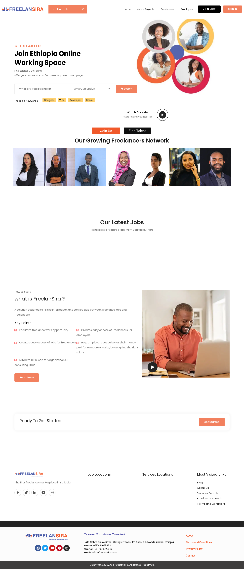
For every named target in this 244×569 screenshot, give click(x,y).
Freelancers (167, 9)
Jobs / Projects (145, 9)
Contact (190, 555)
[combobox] (104, 89)
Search (128, 88)
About (189, 535)
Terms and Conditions (211, 504)
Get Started (211, 422)
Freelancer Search (209, 498)
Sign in (232, 9)
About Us (203, 488)
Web (62, 100)
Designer (49, 100)
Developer (75, 100)
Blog (200, 482)
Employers (187, 9)
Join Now (209, 9)
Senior (89, 100)
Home (127, 9)
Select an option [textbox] (84, 89)
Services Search (207, 493)
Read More (27, 377)
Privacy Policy (194, 549)
